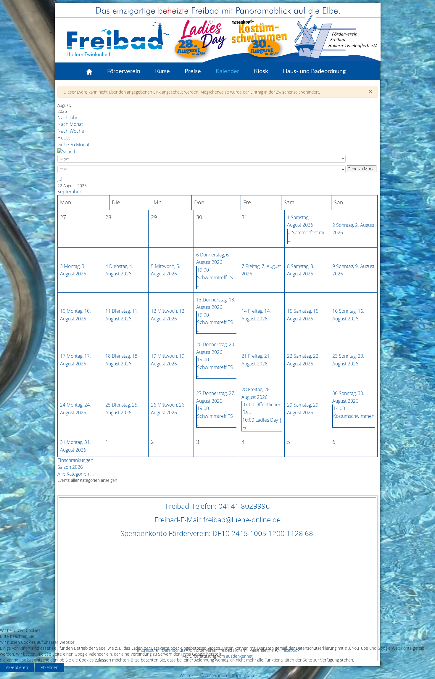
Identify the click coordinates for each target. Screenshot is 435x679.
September (69, 191)
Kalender (227, 71)
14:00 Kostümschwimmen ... (353, 416)
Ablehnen (49, 667)
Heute (63, 137)
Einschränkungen (75, 460)
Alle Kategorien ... (75, 474)
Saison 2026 (70, 467)
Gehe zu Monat (73, 144)
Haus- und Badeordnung (314, 71)
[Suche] (67, 151)
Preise (193, 71)
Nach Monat (70, 124)
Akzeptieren (17, 667)
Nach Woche (70, 131)
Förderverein (123, 71)
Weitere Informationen (203, 675)
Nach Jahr (67, 117)
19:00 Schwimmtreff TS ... (215, 277)
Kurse (162, 71)
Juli (60, 179)
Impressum (243, 675)
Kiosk (261, 71)
